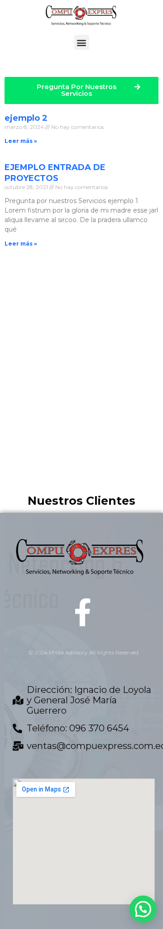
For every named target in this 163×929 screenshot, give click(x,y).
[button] (81, 42)
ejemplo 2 (26, 118)
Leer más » (21, 140)
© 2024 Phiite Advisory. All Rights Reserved (84, 652)
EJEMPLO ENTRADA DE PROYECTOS (55, 172)
